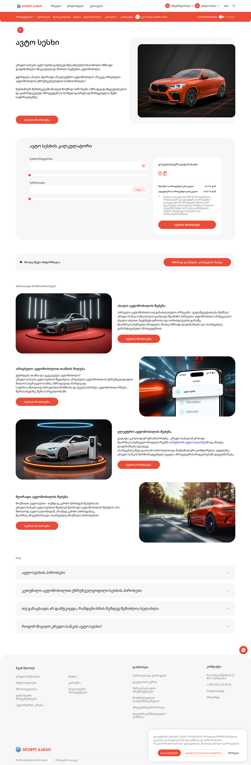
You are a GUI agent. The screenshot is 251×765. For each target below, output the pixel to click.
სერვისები (43, 16)
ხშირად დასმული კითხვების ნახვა (197, 262)
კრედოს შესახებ (28, 676)
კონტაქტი (126, 16)
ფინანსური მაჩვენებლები (26, 697)
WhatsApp (213, 697)
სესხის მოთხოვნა (37, 119)
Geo (226, 5)
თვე (137, 189)
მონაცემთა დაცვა (66, 760)
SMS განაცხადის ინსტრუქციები (144, 690)
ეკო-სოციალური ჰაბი (153, 16)
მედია (77, 16)
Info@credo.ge (215, 691)
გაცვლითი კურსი (145, 682)
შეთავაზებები (62, 16)
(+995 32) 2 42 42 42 (219, 684)
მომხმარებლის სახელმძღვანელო (146, 699)
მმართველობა (26, 689)
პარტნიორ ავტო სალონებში (189, 442)
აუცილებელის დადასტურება (203, 752)
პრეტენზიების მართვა (149, 707)
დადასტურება (169, 752)
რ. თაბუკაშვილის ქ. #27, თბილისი (220, 676)
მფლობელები (26, 682)
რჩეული (56, 6)
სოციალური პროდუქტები (77, 690)
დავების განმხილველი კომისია (149, 715)
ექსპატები (96, 6)
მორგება (233, 752)
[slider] (29, 175)
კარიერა (74, 682)
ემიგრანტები (75, 6)
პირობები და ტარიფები (150, 675)
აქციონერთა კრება (30, 705)
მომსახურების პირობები (31, 760)
